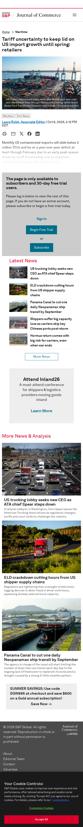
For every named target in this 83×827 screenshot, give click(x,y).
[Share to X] (21, 134)
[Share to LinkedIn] (37, 134)
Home (6, 32)
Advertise (10, 769)
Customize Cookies (41, 808)
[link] (41, 395)
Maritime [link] (8, 115)
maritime (21, 32)
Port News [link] (23, 115)
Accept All (41, 819)
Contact (9, 764)
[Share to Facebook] (29, 134)
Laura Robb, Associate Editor (23, 122)
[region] (41, 799)
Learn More (41, 410)
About (7, 754)
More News (41, 357)
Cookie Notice (60, 800)
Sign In (42, 219)
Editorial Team (14, 759)
